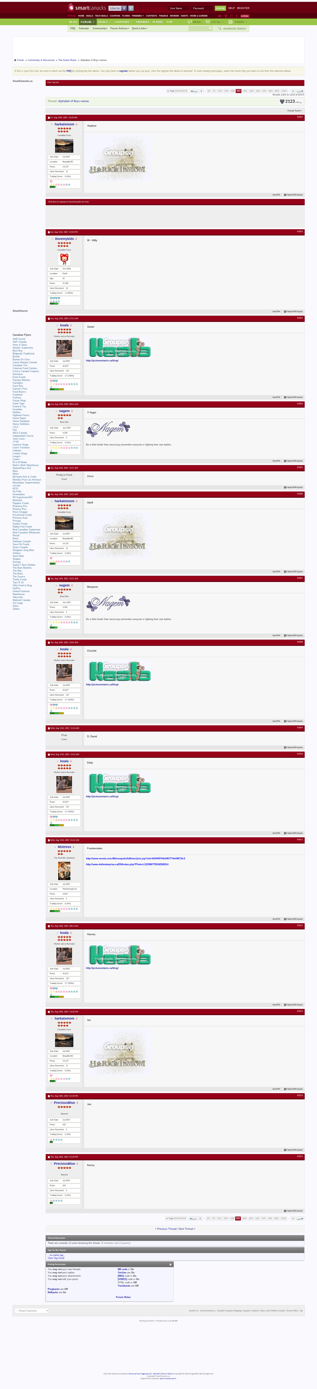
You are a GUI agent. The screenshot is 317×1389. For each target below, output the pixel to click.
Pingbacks (54, 1289)
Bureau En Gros (21, 359)
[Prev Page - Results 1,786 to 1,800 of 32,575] (201, 91)
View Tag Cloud (56, 1258)
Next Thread (186, 1228)
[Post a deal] (245, 16)
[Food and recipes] (231, 16)
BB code (122, 1269)
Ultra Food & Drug (22, 585)
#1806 (300, 494)
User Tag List (53, 82)
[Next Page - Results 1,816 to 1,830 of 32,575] (293, 91)
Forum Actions (118, 28)
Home (81, 16)
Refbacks (53, 1292)
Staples (17, 559)
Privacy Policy (292, 1311)
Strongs (17, 562)
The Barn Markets (22, 567)
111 (220, 91)
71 (214, 91)
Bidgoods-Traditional (23, 353)
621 (277, 91)
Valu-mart (18, 597)
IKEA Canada (20, 432)
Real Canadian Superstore (26, 529)
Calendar (84, 28)
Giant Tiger (18, 403)
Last (299, 91)
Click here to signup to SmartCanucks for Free (68, 202)
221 (271, 91)
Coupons (115, 16)
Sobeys (17, 553)
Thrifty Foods (20, 579)
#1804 (300, 404)
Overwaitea (19, 494)
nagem (64, 411)
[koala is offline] (64, 348)
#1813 (300, 1011)
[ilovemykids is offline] (64, 259)
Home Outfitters (21, 424)
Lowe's (16, 459)
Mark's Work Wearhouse (26, 465)
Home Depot (19, 418)
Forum (88, 22)
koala (64, 325)
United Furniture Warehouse (21, 593)
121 (239, 91)
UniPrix (16, 588)
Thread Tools (293, 111)
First (195, 91)
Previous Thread (166, 1228)
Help (231, 8)
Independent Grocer (23, 435)
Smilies (122, 1272)
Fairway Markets (21, 380)
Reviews (174, 16)
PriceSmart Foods (22, 515)
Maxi (15, 471)
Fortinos (17, 397)
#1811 (300, 840)
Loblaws (17, 450)
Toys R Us (18, 582)
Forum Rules (123, 1297)
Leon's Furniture (21, 447)
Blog (73, 22)
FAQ (72, 28)
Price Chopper (20, 512)
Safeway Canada (22, 541)
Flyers (126, 16)
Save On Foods (21, 544)
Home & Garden (198, 16)
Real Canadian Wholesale (26, 532)
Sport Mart (18, 556)
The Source (19, 576)
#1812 (300, 925)
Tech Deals (101, 16)
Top (169, 22)
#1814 (300, 1095)
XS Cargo (18, 603)
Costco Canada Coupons (26, 371)
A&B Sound (19, 339)
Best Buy (18, 350)
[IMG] (121, 1275)
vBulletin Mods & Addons (163, 1374)
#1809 (300, 728)
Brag (197, 22)
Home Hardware (21, 421)
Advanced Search (234, 28)
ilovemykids (64, 239)
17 (66, 376)
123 (251, 91)
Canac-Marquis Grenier (25, 362)
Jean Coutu (19, 438)
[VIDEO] (122, 1279)
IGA (15, 430)
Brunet (16, 356)
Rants (184, 16)
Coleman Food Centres (25, 368)
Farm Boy (18, 386)
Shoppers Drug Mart (23, 550)
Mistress (64, 847)
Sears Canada (20, 547)
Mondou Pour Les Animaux (27, 479)
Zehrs (16, 606)
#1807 (300, 578)
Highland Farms (21, 415)
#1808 (300, 642)
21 (209, 91)
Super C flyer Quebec (24, 564)
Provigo (17, 520)
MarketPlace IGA (22, 468)
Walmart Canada (21, 600)
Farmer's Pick (20, 388)
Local (217, 22)
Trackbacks (124, 1285)
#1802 (300, 232)
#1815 (300, 1156)
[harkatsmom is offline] (64, 146)
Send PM (276, 195)
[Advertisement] (115, 216)
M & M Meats (20, 462)
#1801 (300, 117)
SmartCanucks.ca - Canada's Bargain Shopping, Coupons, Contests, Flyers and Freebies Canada (242, 1311)
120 (233, 91)
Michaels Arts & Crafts (25, 476)
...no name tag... (56, 1255)
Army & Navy (20, 344)
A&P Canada (19, 341)
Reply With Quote (295, 195)
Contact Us (194, 1311)
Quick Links (138, 28)
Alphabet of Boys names (73, 101)
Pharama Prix (20, 506)
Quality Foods (20, 523)
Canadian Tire (20, 365)
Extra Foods (19, 377)
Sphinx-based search (168, 1379)
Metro (16, 473)
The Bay (17, 570)
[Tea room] (220, 16)
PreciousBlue (64, 1103)
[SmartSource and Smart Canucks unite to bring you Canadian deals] (27, 319)
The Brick (18, 573)
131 (258, 91)
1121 (284, 91)
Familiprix (18, 383)
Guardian (17, 409)
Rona (15, 538)
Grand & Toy (19, 406)
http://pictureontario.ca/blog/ (102, 360)
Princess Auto (20, 517)
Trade (240, 22)
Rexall (16, 535)
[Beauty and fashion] (225, 16)
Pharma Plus (19, 509)
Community (99, 28)
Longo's (17, 456)
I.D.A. (16, 427)
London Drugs (20, 453)
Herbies (17, 412)
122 (245, 91)
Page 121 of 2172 (178, 91)
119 (226, 91)
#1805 (300, 467)
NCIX (15, 488)
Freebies (138, 16)
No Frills (17, 491)
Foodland (17, 394)
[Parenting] (236, 16)
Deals (89, 16)
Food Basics (19, 391)
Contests (151, 16)
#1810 (300, 754)
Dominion (18, 374)
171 (264, 91)
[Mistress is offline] (64, 871)
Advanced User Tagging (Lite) (140, 1374)
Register (243, 8)
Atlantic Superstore (23, 347)
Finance (163, 16)
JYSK (16, 441)
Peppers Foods (21, 503)
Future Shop (19, 400)
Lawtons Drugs (20, 444)
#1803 (300, 318)
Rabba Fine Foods (22, 526)
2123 (292, 101)
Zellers (16, 609)
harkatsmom (64, 124)
